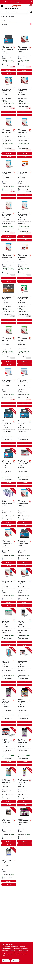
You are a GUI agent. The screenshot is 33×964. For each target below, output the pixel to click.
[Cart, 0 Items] (30, 6)
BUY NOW (9, 73)
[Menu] (2, 6)
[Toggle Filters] (31, 24)
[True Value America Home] (16, 6)
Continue (5, 961)
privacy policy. (14, 952)
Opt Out (15, 961)
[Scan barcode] (31, 12)
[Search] (27, 12)
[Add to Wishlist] (14, 47)
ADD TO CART (8, 70)
